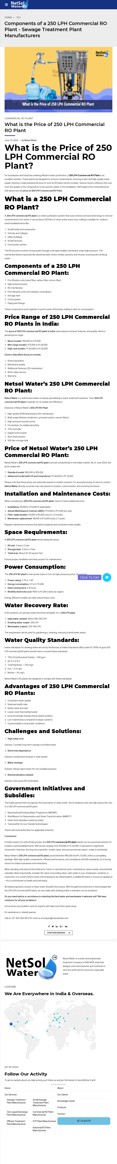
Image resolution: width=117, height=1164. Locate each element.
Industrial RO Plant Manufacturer (41, 1129)
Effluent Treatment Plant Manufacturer (16, 1122)
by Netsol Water (29, 140)
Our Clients (62, 1094)
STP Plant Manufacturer (44, 1121)
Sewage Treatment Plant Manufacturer (16, 1101)
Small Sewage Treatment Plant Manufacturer (41, 1103)
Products (61, 1107)
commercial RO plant (65, 842)
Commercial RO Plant (19, 118)
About (60, 1088)
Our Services (11, 1094)
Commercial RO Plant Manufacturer (43, 1113)
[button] (107, 577)
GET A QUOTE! (84, 1121)
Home (8, 17)
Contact (61, 1114)
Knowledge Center (66, 1101)
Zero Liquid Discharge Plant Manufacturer (17, 1113)
